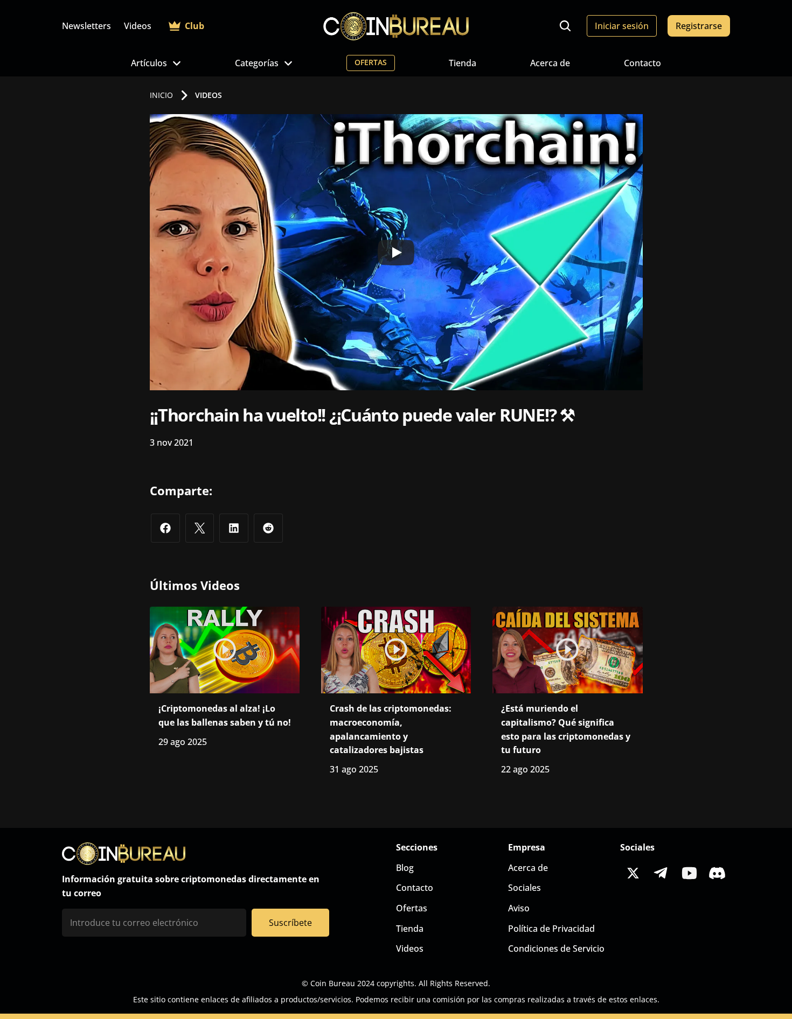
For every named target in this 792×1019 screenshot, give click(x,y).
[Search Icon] (565, 26)
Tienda (462, 63)
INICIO (161, 95)
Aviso (519, 908)
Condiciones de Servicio (556, 948)
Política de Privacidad (551, 928)
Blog (405, 868)
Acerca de (550, 63)
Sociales (524, 888)
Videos (137, 26)
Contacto (642, 63)
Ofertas (411, 908)
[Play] (396, 252)
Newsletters (86, 26)
